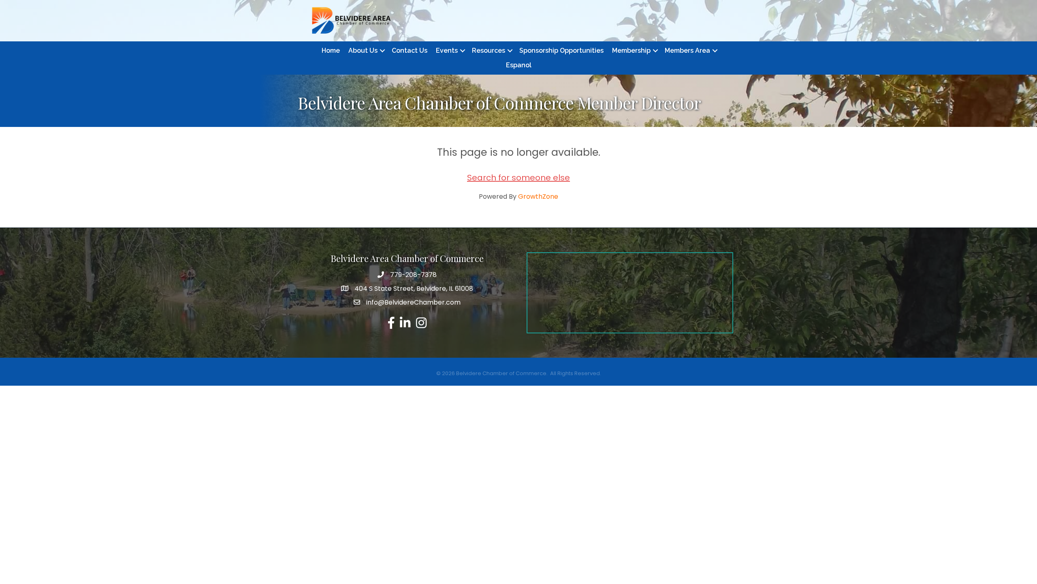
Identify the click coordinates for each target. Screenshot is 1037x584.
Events (447, 50)
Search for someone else (518, 177)
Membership (631, 50)
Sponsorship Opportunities (561, 50)
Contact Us (409, 50)
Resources (488, 50)
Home (331, 50)
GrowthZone (538, 196)
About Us (363, 50)
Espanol (518, 65)
